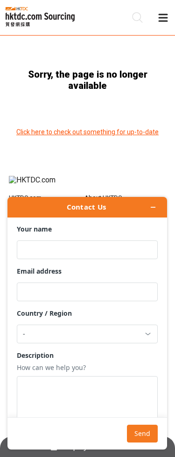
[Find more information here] (87, 323)
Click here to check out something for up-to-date (87, 132)
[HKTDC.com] (88, 185)
